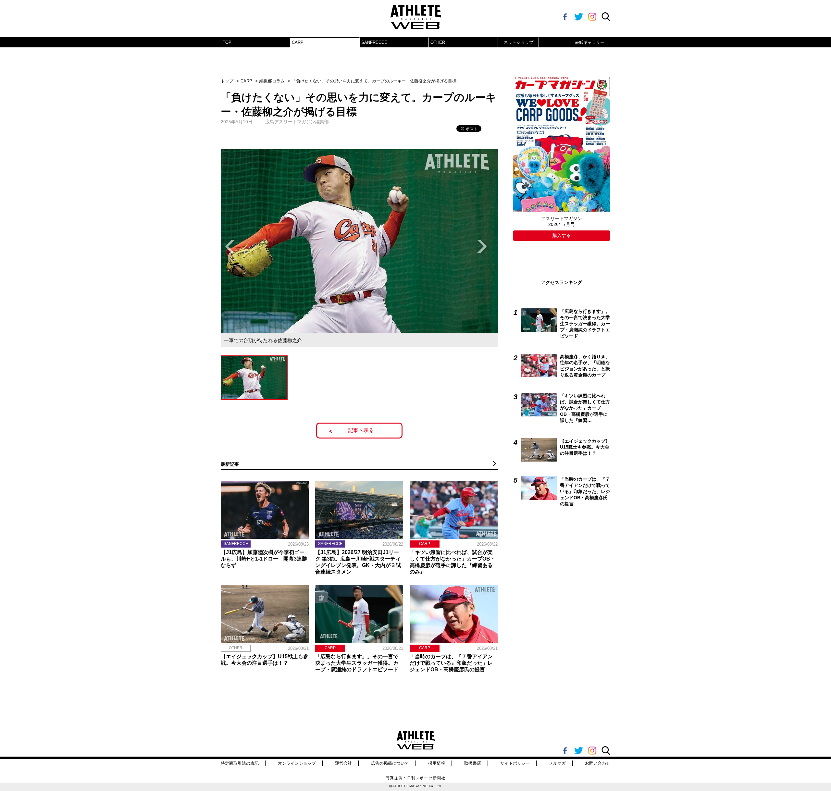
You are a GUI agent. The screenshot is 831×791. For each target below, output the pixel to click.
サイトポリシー (515, 763)
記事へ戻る (361, 430)
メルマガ (557, 763)
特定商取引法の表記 (240, 763)
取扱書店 (472, 763)
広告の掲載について (390, 763)
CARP (298, 42)
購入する (561, 235)
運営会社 (343, 763)
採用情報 (436, 763)
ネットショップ (518, 42)
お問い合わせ (597, 763)
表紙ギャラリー (589, 42)
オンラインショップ (297, 763)
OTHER (437, 42)
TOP (227, 42)
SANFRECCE (374, 42)
